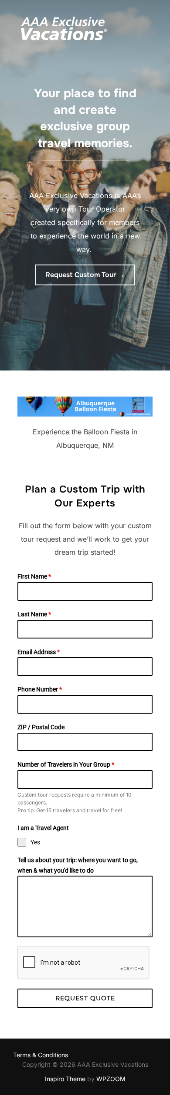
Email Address (38, 651)
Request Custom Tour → (85, 274)
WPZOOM (111, 1078)
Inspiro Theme (65, 1078)
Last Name (34, 614)
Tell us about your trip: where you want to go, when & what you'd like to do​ (77, 865)
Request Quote (85, 998)
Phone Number (39, 689)
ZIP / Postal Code (41, 727)
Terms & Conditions (40, 1055)
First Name (34, 576)
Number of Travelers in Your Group (65, 764)
